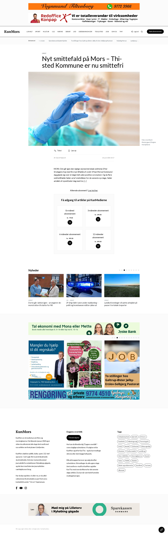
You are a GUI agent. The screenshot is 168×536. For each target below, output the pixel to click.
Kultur (46, 32)
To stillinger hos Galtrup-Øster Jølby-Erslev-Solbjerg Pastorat (87, 41)
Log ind (136, 31)
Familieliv (121, 441)
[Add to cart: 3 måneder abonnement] (98, 219)
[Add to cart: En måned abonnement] (70, 222)
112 (53, 32)
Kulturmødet (131, 451)
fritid (120, 446)
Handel (127, 446)
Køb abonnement (155, 31)
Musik (147, 456)
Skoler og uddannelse (125, 465)
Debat (68, 32)
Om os (114, 32)
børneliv (135, 437)
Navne (60, 32)
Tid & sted (99, 32)
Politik (127, 461)
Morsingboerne (136, 456)
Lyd (74, 32)
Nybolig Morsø (117, 41)
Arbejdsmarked (123, 437)
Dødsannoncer (85, 32)
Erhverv (143, 437)
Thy (121, 32)
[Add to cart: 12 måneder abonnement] (98, 246)
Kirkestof (135, 446)
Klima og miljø (145, 446)
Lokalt (30, 32)
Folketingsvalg (132, 441)
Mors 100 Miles (123, 456)
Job (107, 32)
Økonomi (121, 470)
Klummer (121, 451)
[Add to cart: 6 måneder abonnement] (70, 243)
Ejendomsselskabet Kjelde (53, 41)
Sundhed (139, 465)
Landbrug (142, 451)
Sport (37, 32)
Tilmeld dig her (73, 438)
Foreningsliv (144, 441)
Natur (120, 461)
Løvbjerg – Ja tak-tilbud (133, 41)
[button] (119, 270)
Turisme (148, 465)
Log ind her (93, 190)
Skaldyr (134, 461)
